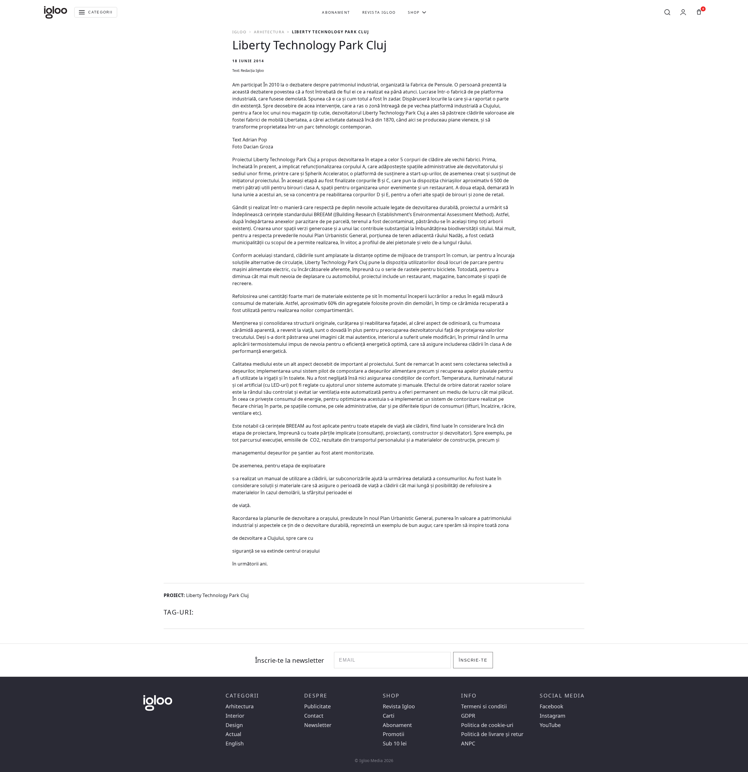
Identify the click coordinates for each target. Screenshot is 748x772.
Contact (313, 715)
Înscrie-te (473, 660)
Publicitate (317, 706)
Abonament (336, 12)
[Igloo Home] (55, 12)
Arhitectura (269, 31)
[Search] (667, 12)
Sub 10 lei (395, 743)
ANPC (468, 743)
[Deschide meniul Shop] (424, 12)
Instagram (552, 715)
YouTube (550, 725)
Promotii (393, 734)
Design (234, 725)
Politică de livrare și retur (492, 734)
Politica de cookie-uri (487, 725)
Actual (233, 734)
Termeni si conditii (484, 706)
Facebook (551, 706)
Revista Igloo (379, 12)
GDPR (468, 715)
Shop (414, 12)
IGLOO (239, 31)
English (235, 743)
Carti (388, 715)
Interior (235, 715)
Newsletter (317, 725)
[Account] (683, 12)
